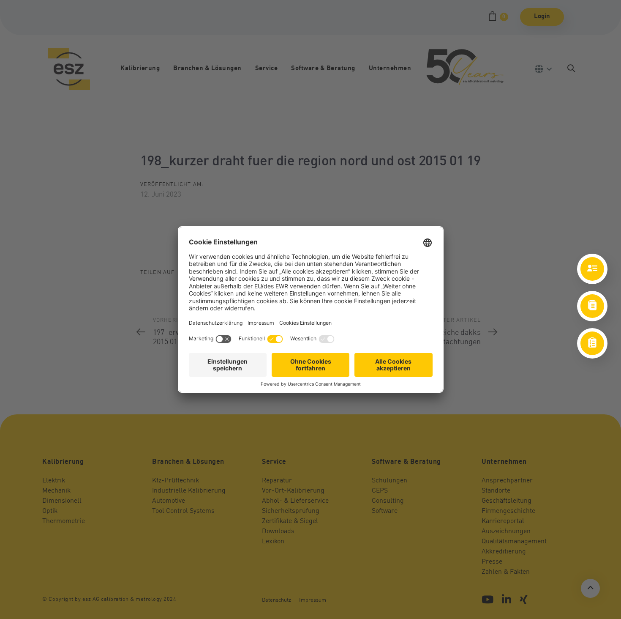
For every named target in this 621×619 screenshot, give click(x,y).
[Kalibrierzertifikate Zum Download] (592, 306)
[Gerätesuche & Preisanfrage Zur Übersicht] (592, 343)
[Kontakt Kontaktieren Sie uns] (592, 269)
